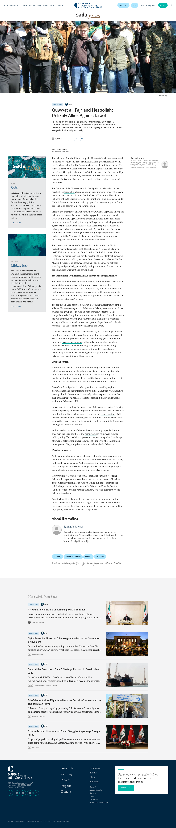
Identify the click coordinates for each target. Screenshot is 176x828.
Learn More (16, 222)
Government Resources (99, 802)
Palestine (100, 557)
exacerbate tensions (110, 397)
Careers (93, 793)
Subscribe (126, 788)
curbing (91, 232)
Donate (163, 5)
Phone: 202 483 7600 (16, 787)
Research (27, 5)
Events (93, 772)
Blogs (92, 776)
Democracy (123, 5)
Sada (70, 104)
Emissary (37, 5)
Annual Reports (96, 790)
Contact (93, 787)
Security (57, 557)
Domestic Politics (73, 557)
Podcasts (94, 781)
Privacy (92, 796)
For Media (94, 799)
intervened (112, 288)
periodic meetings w (72, 341)
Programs (95, 768)
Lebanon (88, 557)
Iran (134, 5)
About (45, 5)
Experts (53, 5)
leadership (69, 191)
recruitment (91, 433)
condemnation (108, 414)
